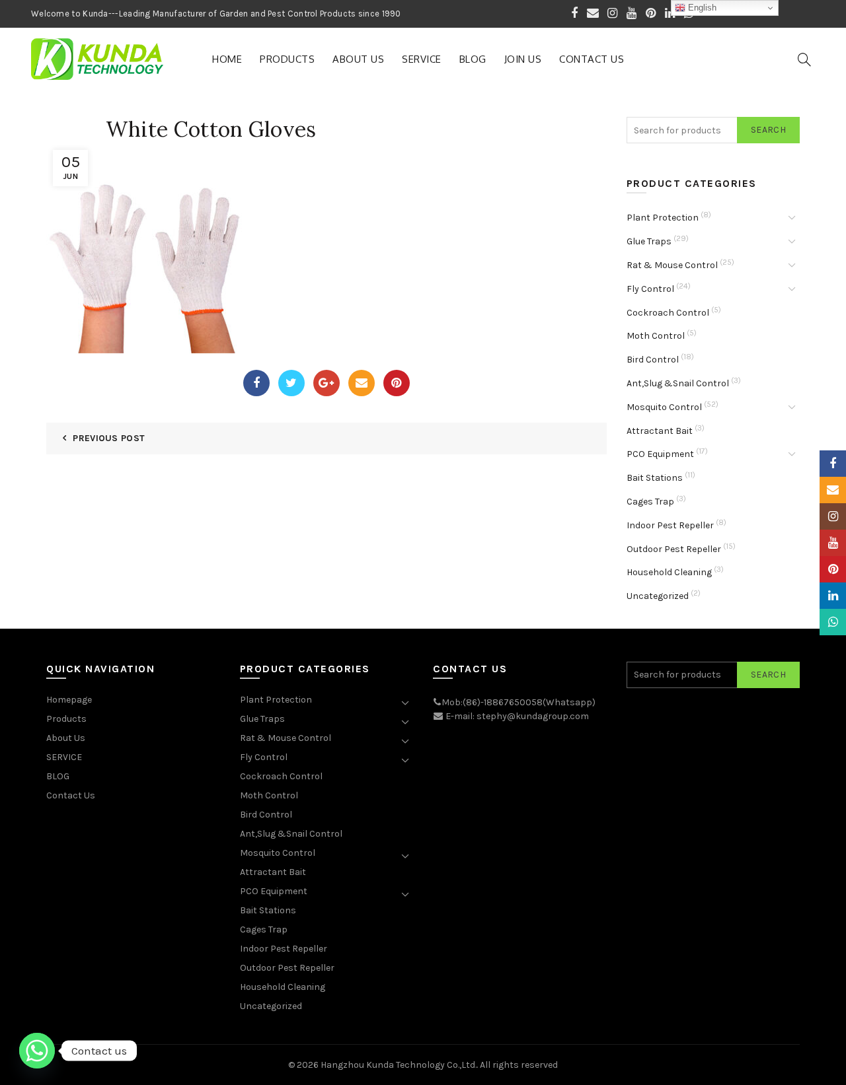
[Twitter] (291, 383)
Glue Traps (649, 241)
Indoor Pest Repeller (670, 525)
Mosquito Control (664, 407)
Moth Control (656, 335)
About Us (358, 59)
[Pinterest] (396, 383)
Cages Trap (650, 501)
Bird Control (653, 359)
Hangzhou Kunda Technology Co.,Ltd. (399, 1064)
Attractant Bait (660, 431)
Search (768, 129)
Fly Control (650, 289)
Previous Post (109, 438)
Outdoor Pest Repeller (674, 549)
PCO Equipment (660, 454)
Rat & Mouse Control (672, 265)
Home (227, 59)
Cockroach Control (668, 312)
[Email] (361, 383)
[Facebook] (256, 383)
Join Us (523, 59)
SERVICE (422, 59)
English (700, 8)
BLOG (472, 59)
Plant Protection (663, 217)
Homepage (69, 699)
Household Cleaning (669, 572)
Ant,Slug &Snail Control (678, 383)
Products (287, 59)
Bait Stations (655, 477)
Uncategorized (658, 596)
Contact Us (591, 59)
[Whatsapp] (37, 1050)
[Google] (326, 383)
